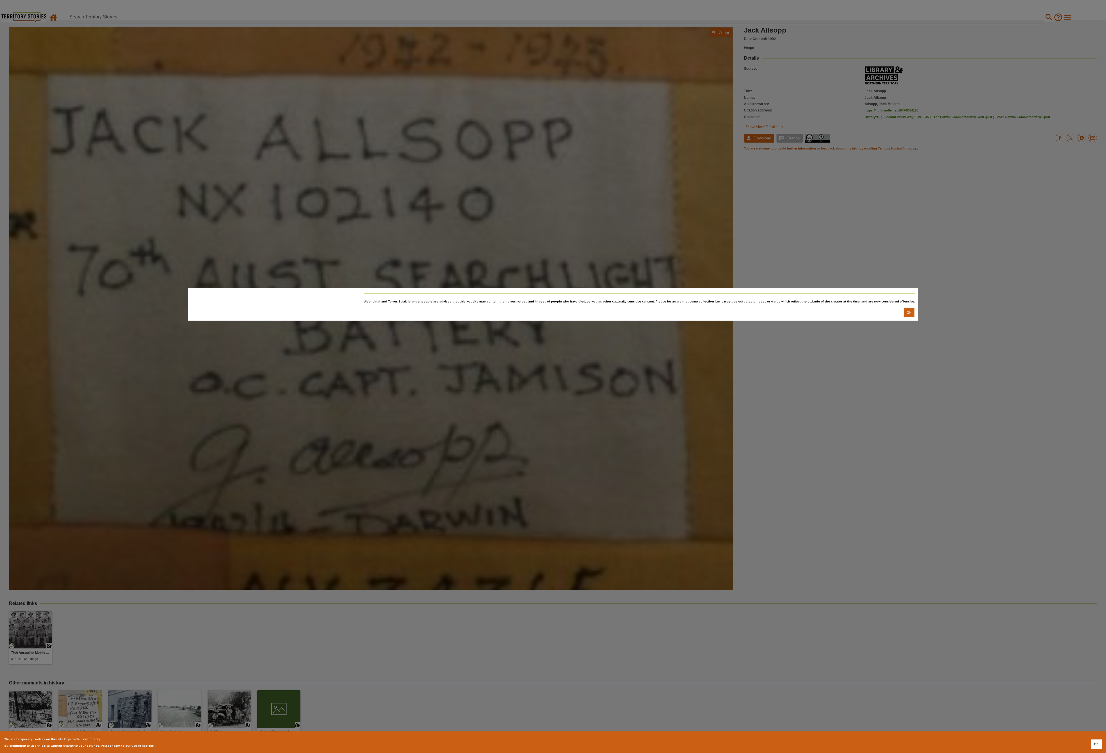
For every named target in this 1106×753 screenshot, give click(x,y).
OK (909, 312)
